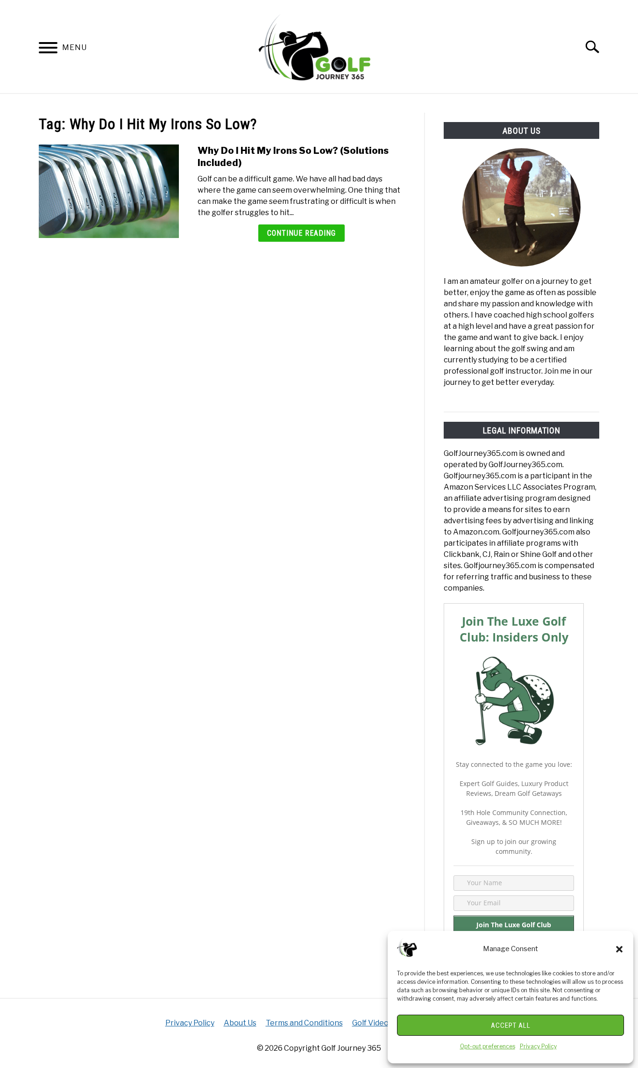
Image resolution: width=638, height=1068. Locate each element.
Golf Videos (372, 1022)
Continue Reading (301, 233)
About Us (240, 1022)
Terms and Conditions (304, 1022)
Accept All (511, 1025)
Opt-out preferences (487, 1046)
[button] (619, 949)
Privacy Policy (538, 1046)
